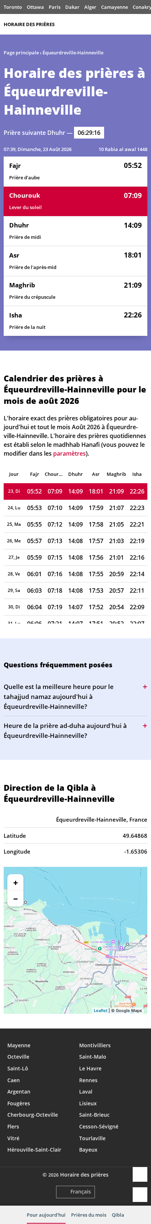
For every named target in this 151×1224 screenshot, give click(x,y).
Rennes (88, 1080)
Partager (140, 1174)
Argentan (18, 1091)
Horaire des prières (29, 24)
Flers (13, 1126)
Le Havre (90, 1068)
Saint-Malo (92, 1056)
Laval (85, 1091)
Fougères (18, 1103)
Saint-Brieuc (94, 1114)
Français (80, 1191)
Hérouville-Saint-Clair (34, 1149)
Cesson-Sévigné (98, 1126)
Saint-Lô (17, 1068)
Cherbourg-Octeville (32, 1114)
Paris (54, 7)
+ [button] (15, 882)
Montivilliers (95, 1045)
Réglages (140, 1194)
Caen (13, 1080)
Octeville (18, 1056)
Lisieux (88, 1103)
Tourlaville (92, 1138)
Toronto (13, 7)
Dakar (72, 7)
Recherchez (143, 24)
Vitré (13, 1138)
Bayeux (88, 1149)
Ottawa (35, 7)
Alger (90, 7)
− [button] (15, 898)
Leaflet (100, 1010)
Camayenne (114, 7)
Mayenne (18, 1045)
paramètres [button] (69, 453)
